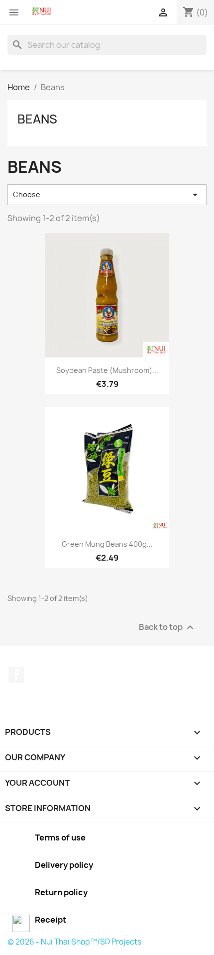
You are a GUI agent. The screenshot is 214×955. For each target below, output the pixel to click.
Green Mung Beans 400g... (107, 544)
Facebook (16, 675)
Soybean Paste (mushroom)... (107, 370)
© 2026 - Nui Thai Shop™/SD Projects (74, 942)
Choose (107, 195)
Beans (37, 119)
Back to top (167, 627)
